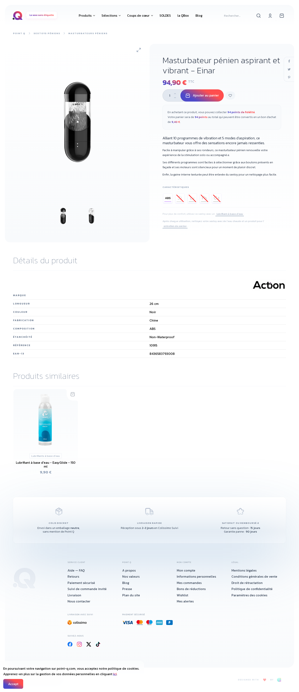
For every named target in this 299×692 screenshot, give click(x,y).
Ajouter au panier (206, 95)
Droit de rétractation (247, 582)
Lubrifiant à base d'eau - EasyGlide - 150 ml (45, 464)
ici (115, 673)
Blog (125, 582)
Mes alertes (185, 601)
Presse (127, 588)
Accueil (24, 578)
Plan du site (131, 595)
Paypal (169, 622)
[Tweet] (289, 69)
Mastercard (139, 622)
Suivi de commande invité (87, 588)
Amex (159, 622)
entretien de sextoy (175, 226)
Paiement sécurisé (81, 582)
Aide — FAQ (76, 570)
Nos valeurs (131, 576)
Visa (127, 622)
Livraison (74, 595)
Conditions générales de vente (254, 576)
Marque (19, 295)
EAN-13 (18, 353)
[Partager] (289, 61)
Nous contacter (79, 601)
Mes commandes (189, 582)
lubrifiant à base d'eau (229, 214)
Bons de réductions (191, 588)
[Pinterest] (289, 77)
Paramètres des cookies (249, 595)
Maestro (149, 622)
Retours (73, 576)
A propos (129, 570)
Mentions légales (243, 570)
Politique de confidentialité (252, 588)
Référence (22, 345)
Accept (13, 683)
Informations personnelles (196, 576)
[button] (86, 15)
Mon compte (186, 570)
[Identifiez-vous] (270, 15)
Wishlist (182, 595)
